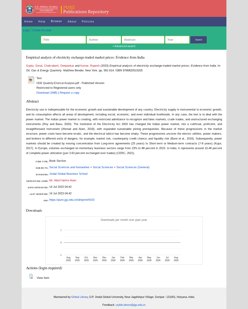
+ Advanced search (124, 46)
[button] (31, 276)
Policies (88, 21)
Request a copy (69, 92)
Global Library (79, 297)
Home (28, 21)
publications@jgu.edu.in (130, 304)
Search (198, 39)
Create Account (41, 30)
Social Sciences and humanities (69, 167)
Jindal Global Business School (68, 173)
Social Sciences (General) (132, 167)
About (72, 21)
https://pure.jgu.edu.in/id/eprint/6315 (71, 199)
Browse (56, 21)
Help (41, 21)
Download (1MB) (46, 92)
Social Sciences (103, 167)
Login (26, 30)
